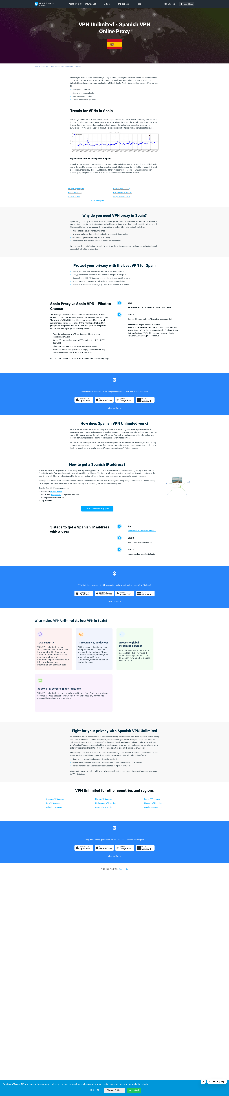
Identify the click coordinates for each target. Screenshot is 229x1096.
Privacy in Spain (97, 200)
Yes (120, 869)
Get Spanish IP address (122, 192)
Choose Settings (114, 1090)
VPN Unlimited (56, 492)
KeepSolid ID (56, 495)
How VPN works (75, 192)
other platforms (114, 408)
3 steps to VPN (74, 196)
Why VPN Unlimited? (121, 196)
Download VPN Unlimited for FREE (142, 531)
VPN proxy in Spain (76, 189)
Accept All (134, 1090)
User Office (188, 4)
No (126, 869)
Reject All (94, 1090)
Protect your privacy (121, 189)
